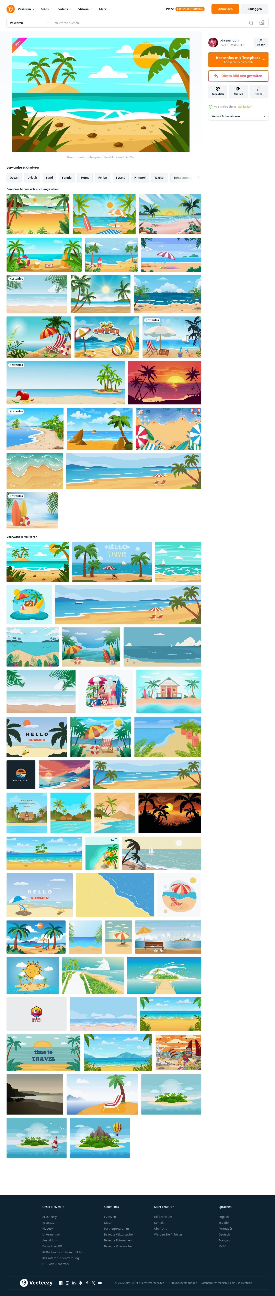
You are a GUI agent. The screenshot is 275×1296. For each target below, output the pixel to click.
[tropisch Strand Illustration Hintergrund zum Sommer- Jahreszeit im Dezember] (37, 737)
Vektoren (24, 9)
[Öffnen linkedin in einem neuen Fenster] (74, 1283)
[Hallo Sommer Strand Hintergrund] (107, 337)
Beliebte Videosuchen (119, 1246)
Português (226, 1228)
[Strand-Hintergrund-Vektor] (178, 562)
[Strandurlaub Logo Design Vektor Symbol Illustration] (37, 1014)
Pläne (170, 9)
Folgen (261, 44)
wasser (159, 177)
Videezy (47, 1228)
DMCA (108, 1223)
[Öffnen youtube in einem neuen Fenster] (100, 1283)
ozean (14, 177)
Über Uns (160, 1228)
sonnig (67, 177)
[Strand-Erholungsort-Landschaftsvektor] (171, 255)
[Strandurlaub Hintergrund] (38, 562)
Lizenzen (110, 1217)
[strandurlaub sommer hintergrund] (111, 255)
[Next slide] (195, 177)
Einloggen (255, 9)
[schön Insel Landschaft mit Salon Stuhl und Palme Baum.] (102, 1094)
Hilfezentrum (163, 1217)
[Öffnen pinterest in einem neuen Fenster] (80, 1283)
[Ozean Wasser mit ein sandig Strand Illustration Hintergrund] (115, 895)
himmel (140, 177)
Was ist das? (245, 106)
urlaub (32, 177)
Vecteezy (48, 1223)
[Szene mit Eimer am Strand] (66, 382)
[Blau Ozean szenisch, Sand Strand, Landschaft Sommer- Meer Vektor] (162, 647)
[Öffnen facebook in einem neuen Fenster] (60, 1283)
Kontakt (159, 1223)
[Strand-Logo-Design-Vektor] (21, 774)
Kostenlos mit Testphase (238, 59)
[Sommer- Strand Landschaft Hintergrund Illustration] (91, 647)
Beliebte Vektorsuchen (119, 1234)
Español (224, 1223)
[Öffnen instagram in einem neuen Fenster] (67, 1283)
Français (224, 1240)
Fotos (45, 9)
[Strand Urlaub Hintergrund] (29, 604)
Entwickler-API (52, 1246)
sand (49, 177)
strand (120, 177)
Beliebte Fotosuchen (118, 1240)
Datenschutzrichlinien (213, 1283)
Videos (63, 9)
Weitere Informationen (226, 116)
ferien (102, 177)
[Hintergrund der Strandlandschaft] (167, 294)
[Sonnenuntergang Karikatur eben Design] (169, 813)
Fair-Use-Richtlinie (241, 1283)
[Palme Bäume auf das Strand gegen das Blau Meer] (41, 691)
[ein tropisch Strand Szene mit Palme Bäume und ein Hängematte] (36, 937)
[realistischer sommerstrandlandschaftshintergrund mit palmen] (100, 294)
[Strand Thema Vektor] (171, 337)
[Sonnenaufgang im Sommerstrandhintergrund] (170, 214)
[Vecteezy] (11, 9)
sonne (85, 177)
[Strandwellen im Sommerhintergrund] (35, 471)
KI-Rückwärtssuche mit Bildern (63, 1252)
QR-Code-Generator (55, 1264)
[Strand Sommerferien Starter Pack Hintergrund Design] (39, 337)
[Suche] (251, 22)
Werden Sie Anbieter (168, 1234)
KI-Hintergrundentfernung (60, 1258)
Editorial (83, 9)
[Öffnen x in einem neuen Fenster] (93, 1283)
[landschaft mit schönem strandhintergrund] (100, 429)
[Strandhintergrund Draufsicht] (168, 429)
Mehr (102, 9)
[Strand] (35, 429)
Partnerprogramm (116, 1228)
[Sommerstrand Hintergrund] (44, 255)
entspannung (183, 177)
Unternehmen (51, 1234)
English (224, 1217)
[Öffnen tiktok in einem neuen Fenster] (87, 1283)
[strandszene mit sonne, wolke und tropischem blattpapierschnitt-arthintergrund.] (33, 647)
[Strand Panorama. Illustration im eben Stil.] (35, 1094)
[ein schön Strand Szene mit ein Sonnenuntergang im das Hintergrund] (64, 774)
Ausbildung (50, 1240)
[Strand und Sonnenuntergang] (178, 1052)
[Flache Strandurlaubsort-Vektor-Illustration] (27, 813)
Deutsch (224, 1234)
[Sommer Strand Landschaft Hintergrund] (38, 214)
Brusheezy (49, 1217)
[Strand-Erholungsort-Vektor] (168, 691)
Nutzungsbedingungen (183, 1283)
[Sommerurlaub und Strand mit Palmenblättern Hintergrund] (37, 294)
